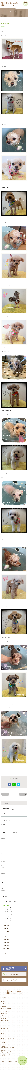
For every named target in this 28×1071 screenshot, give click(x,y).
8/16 (2, 836)
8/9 (2, 871)
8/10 (2, 865)
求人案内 (4, 1018)
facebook (9, 784)
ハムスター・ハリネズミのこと (9, 1038)
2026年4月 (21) (8, 916)
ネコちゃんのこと (6, 1031)
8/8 (2, 876)
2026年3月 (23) (8, 918)
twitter (18, 784)
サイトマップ (5, 1020)
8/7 (2, 882)
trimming (5, 23)
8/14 (2, 847)
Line (14, 784)
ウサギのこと (5, 1033)
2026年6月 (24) (8, 911)
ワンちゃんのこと (6, 1028)
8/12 (2, 853)
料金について (5, 1015)
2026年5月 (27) (8, 914)
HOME (10, 19)
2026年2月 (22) (8, 920)
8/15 (2, 841)
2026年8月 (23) (8, 907)
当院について (5, 1003)
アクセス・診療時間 (6, 1008)
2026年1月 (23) (8, 922)
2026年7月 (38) (8, 909)
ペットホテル (5, 1013)
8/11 (2, 859)
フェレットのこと (6, 1035)
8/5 (2, 888)
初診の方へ (4, 1006)
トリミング (4, 1011)
